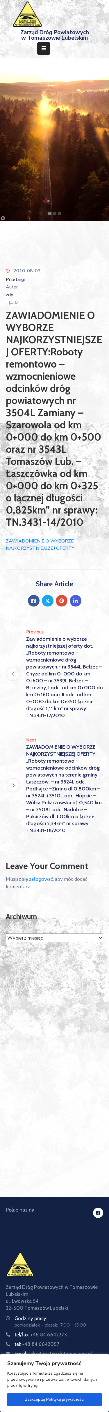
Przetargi (15, 279)
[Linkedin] (75, 601)
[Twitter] (47, 601)
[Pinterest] (61, 601)
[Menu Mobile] (43, 48)
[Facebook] (34, 601)
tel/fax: (41, 1335)
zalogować (41, 879)
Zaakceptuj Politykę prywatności (54, 1399)
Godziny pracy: (31, 1318)
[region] (54, 1383)
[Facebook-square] (98, 1213)
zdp (9, 295)
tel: (37, 1344)
